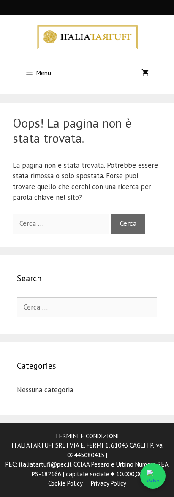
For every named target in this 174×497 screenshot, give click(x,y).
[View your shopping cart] (145, 73)
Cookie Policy (65, 483)
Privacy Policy (108, 483)
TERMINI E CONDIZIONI (87, 436)
